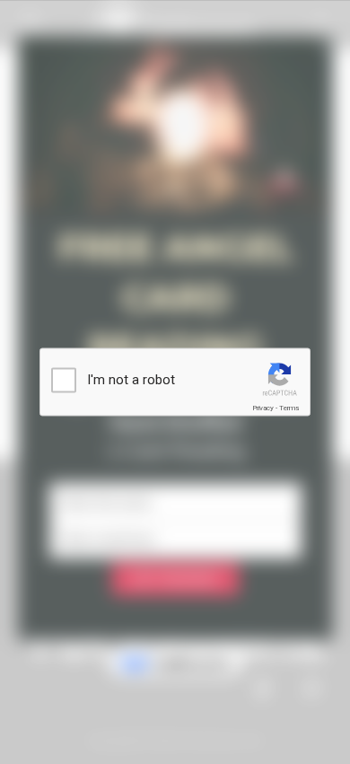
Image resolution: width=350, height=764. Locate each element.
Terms (289, 408)
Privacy (263, 408)
